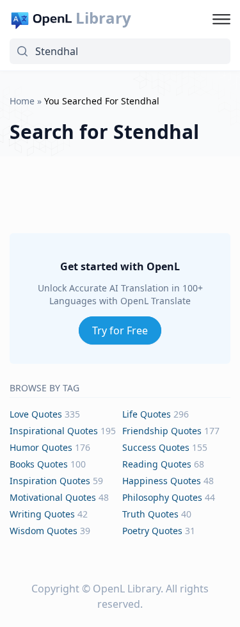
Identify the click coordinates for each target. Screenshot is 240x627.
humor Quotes (41, 447)
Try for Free (120, 330)
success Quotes (155, 447)
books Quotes (39, 464)
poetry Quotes (152, 531)
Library (103, 18)
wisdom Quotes (43, 531)
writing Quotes (42, 514)
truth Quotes (150, 514)
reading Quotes (156, 464)
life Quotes (146, 414)
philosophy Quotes (162, 497)
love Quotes (36, 414)
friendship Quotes (162, 431)
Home (22, 101)
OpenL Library (127, 589)
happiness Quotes (161, 481)
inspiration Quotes (50, 481)
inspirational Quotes (54, 431)
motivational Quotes (53, 497)
